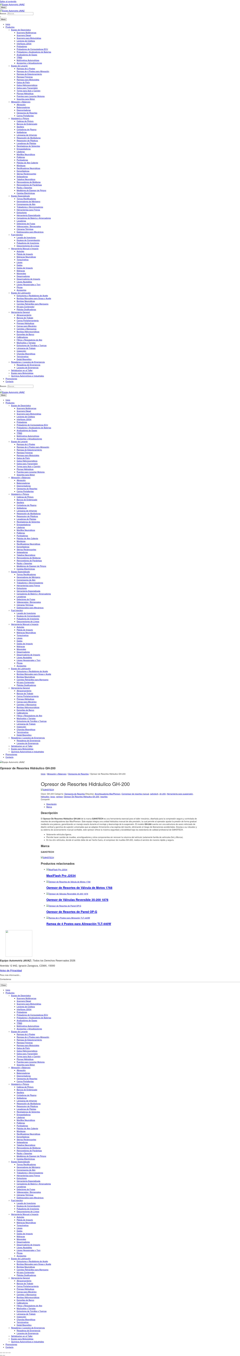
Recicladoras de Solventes (28, 146)
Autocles (20, 251)
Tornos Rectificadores (26, 198)
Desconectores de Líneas (28, 245)
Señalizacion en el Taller (21, 370)
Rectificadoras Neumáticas (28, 168)
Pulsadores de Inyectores (28, 243)
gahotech (154, 793)
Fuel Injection (17, 234)
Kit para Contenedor (25, 306)
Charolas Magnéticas (26, 353)
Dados (19, 265)
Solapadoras (22, 176)
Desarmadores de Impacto (28, 279)
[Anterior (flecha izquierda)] (1, 1355)
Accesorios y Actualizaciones (29, 63)
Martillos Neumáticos (26, 154)
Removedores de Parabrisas (29, 184)
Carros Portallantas (25, 115)
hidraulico (45, 796)
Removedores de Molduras (29, 182)
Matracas (21, 270)
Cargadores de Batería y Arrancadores (34, 218)
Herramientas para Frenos (28, 209)
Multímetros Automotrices (28, 60)
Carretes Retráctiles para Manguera (32, 303)
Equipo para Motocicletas (22, 373)
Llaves (19, 262)
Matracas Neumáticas (26, 256)
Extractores (22, 212)
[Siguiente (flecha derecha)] (4, 1355)
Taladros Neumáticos (26, 179)
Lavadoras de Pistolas (26, 143)
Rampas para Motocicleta (28, 79)
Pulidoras (21, 157)
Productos (10, 27)
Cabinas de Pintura (25, 121)
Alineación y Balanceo (20, 101)
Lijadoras (21, 151)
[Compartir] (7, 1352)
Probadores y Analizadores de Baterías (34, 52)
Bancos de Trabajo (25, 317)
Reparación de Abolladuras (29, 137)
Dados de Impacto (25, 267)
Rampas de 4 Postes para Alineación (33, 71)
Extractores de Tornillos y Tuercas (32, 345)
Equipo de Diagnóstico (21, 29)
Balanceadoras (23, 107)
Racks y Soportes (24, 187)
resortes (104, 796)
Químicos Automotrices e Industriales (27, 375)
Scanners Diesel (24, 35)
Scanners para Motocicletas (29, 38)
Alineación (21, 104)
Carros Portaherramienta (28, 320)
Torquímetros (22, 259)
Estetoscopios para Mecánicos (30, 231)
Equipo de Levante (19, 65)
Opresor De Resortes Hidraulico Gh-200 (81, 796)
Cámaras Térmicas (25, 229)
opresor (59, 796)
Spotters (20, 126)
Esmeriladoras (23, 171)
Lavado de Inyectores (26, 237)
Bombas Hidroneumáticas (28, 331)
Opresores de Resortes (27, 112)
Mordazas (21, 165)
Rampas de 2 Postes (26, 68)
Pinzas (19, 287)
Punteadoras (22, 160)
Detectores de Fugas (26, 223)
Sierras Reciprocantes (26, 173)
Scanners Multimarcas (26, 32)
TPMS (19, 57)
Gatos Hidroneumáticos (27, 85)
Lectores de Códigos (26, 40)
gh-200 (162, 793)
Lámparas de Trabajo (26, 348)
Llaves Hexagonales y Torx (28, 284)
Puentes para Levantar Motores (31, 96)
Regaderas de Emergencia (28, 364)
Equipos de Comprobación (28, 240)
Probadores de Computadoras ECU (32, 49)
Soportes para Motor (26, 99)
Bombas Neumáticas (26, 301)
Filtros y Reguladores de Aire (29, 339)
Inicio (8, 24)
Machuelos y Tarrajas (26, 342)
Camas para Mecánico (27, 326)
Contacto (9, 381)
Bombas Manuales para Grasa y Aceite (34, 298)
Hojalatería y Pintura (20, 118)
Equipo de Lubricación (21, 292)
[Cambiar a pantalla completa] (4, 1352)
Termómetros (22, 356)
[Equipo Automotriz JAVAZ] (12, 10)
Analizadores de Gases (27, 54)
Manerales (21, 273)
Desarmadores (23, 276)
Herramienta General (20, 312)
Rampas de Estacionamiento (29, 74)
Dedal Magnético (24, 359)
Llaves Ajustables (24, 281)
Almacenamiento (24, 315)
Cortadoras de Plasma (26, 129)
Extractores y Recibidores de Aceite (32, 295)
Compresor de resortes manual (135, 793)
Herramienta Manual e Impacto (24, 248)
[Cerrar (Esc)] (9, 1352)
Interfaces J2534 (24, 43)
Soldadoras (22, 132)
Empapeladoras (24, 148)
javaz (52, 796)
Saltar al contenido (8, 1)
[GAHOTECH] (47, 789)
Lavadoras (21, 220)
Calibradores (22, 337)
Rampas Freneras (25, 76)
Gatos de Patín (23, 82)
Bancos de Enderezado (27, 124)
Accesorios (21, 290)
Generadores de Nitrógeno (28, 201)
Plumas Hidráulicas (25, 93)
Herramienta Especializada (28, 215)
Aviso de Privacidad (11, 970)
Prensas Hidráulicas (25, 323)
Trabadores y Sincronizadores (30, 207)
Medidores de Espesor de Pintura (31, 190)
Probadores (22, 46)
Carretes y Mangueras (26, 328)
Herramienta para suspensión (180, 793)
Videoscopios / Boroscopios (29, 226)
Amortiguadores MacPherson (107, 793)
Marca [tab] (49, 806)
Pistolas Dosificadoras (26, 309)
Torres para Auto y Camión (28, 90)
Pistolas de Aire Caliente (27, 162)
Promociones (11, 378)
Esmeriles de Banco (25, 334)
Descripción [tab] (51, 804)
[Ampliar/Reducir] (1, 1352)
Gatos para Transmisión (27, 88)
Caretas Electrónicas (26, 193)
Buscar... (4, 13)
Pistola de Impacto (25, 254)
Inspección (21, 351)
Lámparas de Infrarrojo (27, 135)
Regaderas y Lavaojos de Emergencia (28, 362)
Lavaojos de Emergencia (27, 367)
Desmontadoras (24, 110)
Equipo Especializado (20, 196)
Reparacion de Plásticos (27, 140)
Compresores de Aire (26, 204)
